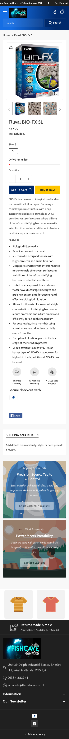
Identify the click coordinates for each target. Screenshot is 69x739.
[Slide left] (9, 109)
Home (6, 35)
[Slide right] (60, 109)
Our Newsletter (14, 701)
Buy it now (47, 189)
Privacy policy (36, 734)
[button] (6, 13)
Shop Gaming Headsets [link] (34, 505)
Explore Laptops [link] (34, 562)
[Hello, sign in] (55, 12)
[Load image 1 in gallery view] (19, 108)
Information (12, 694)
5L (13, 151)
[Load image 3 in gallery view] (50, 108)
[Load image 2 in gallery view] (34, 108)
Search (57, 22)
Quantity (14, 170)
